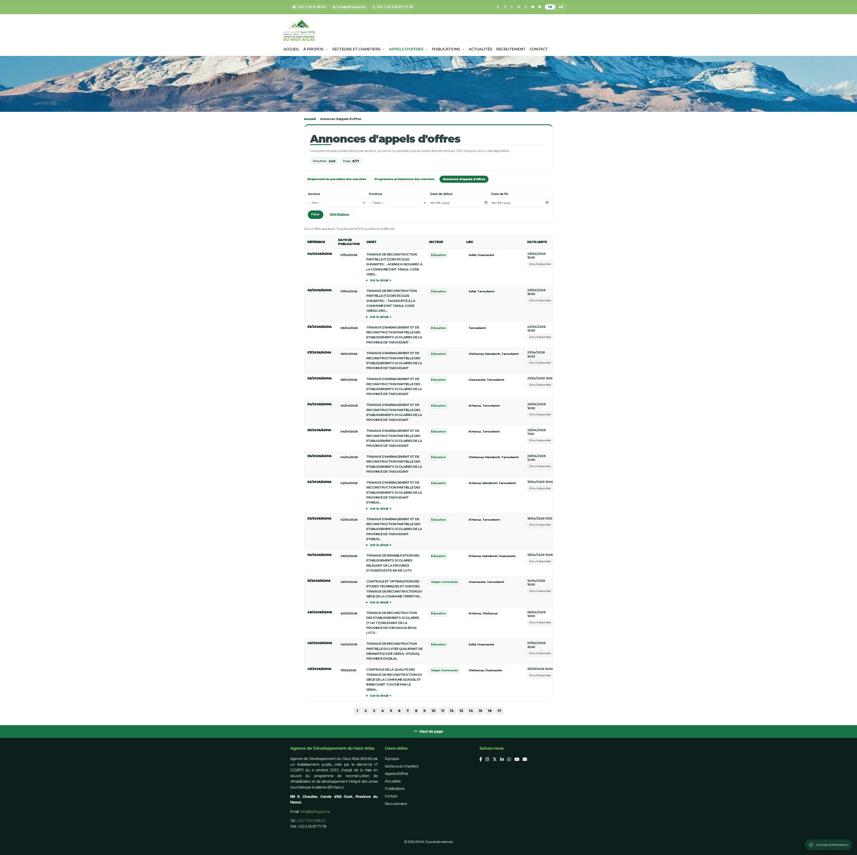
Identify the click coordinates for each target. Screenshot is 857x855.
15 (480, 711)
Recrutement (510, 49)
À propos (313, 49)
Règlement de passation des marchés (336, 179)
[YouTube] (533, 7)
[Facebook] (498, 7)
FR (550, 6)
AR (561, 6)
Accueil (291, 49)
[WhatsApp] (526, 7)
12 (451, 711)
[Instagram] (505, 7)
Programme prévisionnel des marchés (404, 179)
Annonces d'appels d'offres (464, 179)
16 (490, 711)
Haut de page (431, 731)
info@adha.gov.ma (315, 811)
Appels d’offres (406, 49)
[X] (512, 7)
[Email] (540, 7)
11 (442, 711)
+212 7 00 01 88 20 (311, 821)
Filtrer (315, 214)
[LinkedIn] (519, 7)
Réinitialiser (339, 214)
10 (433, 711)
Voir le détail (379, 280)
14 (471, 711)
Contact (539, 49)
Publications (446, 49)
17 (499, 711)
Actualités (480, 49)
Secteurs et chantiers (356, 49)
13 (461, 711)
